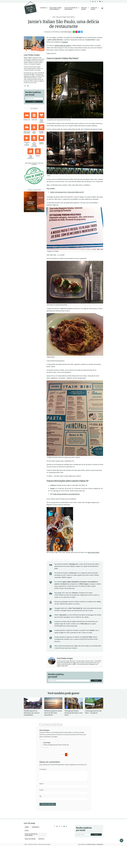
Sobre (27, 827)
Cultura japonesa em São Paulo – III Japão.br (93, 712)
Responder (42, 739)
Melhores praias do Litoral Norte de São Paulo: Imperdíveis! (53, 713)
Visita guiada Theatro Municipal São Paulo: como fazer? (74, 713)
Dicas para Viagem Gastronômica (55, 8)
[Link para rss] (102, 1)
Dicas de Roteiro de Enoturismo (71, 8)
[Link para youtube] (100, 1)
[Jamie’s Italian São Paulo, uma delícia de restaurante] (33, 703)
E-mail (41, 790)
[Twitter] (82, 32)
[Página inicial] (30, 8)
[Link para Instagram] (28, 86)
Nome (41, 783)
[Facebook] (79, 32)
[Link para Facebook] (25, 86)
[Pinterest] (76, 32)
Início (53, 17)
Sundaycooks (100, 844)
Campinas (65, 42)
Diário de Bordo (94, 8)
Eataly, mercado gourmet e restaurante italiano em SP (67, 192)
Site (40, 796)
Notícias (41, 839)
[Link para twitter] (93, 1)
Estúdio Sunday (91, 844)
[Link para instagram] (95, 1)
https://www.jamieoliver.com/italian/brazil (66, 494)
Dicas (26, 830)
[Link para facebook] (90, 1)
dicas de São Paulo (93, 552)
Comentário (43, 769)
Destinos (43, 7)
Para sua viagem (84, 8)
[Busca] (102, 8)
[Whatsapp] (74, 32)
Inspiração (35, 827)
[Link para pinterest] (97, 1)
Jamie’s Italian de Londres (63, 45)
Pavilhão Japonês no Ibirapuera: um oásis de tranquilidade (31, 713)
